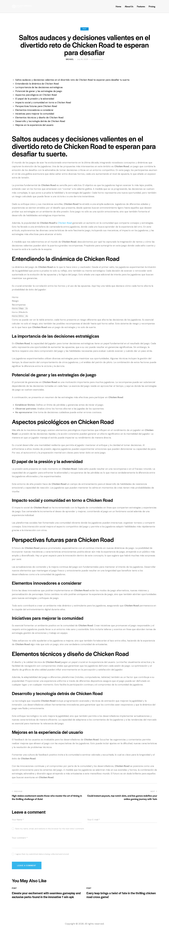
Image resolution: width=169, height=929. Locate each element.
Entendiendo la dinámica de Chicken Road (37, 83)
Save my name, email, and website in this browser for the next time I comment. (49, 828)
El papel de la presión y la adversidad (34, 98)
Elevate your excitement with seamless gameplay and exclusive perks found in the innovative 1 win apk (46, 895)
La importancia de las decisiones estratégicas (39, 87)
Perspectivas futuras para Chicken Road (36, 106)
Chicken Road (65, 222)
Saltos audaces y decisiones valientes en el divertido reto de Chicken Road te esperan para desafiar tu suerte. (72, 79)
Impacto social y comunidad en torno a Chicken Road (43, 102)
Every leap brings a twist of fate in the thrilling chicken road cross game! (121, 895)
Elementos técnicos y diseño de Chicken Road (39, 117)
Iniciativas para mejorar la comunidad (34, 113)
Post (84, 29)
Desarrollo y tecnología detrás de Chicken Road (40, 121)
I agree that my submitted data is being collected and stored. (42, 854)
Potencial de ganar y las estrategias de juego (38, 91)
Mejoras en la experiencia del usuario (34, 125)
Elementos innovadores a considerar (34, 110)
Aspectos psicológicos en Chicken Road (36, 94)
